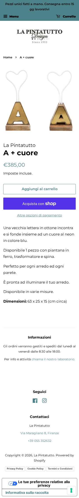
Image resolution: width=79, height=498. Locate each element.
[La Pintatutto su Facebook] (35, 401)
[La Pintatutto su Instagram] (44, 401)
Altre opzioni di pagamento (39, 215)
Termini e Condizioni (60, 468)
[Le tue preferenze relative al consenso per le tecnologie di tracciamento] (71, 490)
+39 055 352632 (39, 441)
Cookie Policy (35, 468)
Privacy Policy (15, 468)
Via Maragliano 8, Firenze (39, 433)
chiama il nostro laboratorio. (53, 359)
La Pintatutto (44, 455)
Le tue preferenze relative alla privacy (44, 483)
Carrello (69, 16)
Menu (14, 16)
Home (7, 57)
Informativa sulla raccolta (26, 492)
